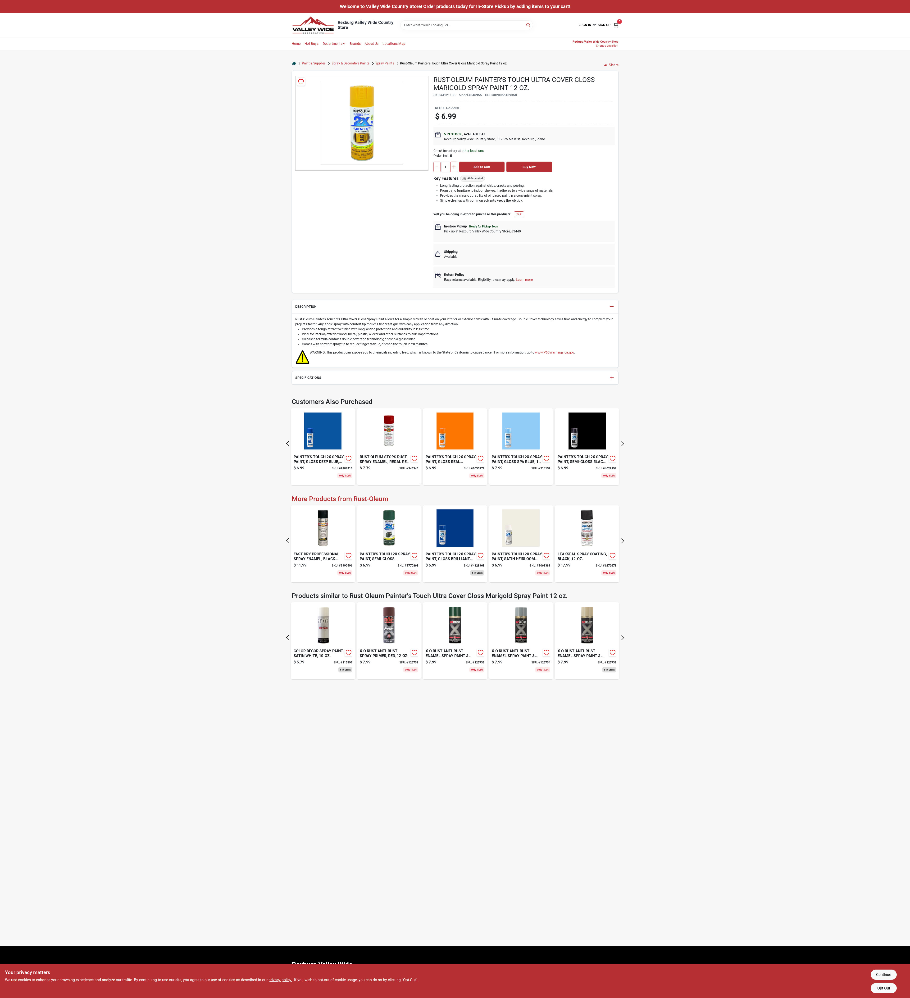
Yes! (519, 214)
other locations (473, 151)
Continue (883, 974)
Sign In (585, 25)
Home (296, 43)
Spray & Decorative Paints (350, 63)
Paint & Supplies (314, 63)
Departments (332, 43)
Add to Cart (481, 167)
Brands (355, 43)
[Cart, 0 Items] (616, 25)
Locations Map (393, 43)
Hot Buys (311, 43)
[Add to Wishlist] (301, 81)
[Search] (528, 25)
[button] (455, 306)
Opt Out (883, 988)
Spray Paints (384, 63)
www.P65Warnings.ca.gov (554, 352)
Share (614, 65)
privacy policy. (280, 980)
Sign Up (604, 25)
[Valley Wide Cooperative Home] (313, 25)
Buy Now (529, 167)
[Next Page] (622, 443)
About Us (372, 43)
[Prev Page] (287, 443)
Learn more (524, 279)
